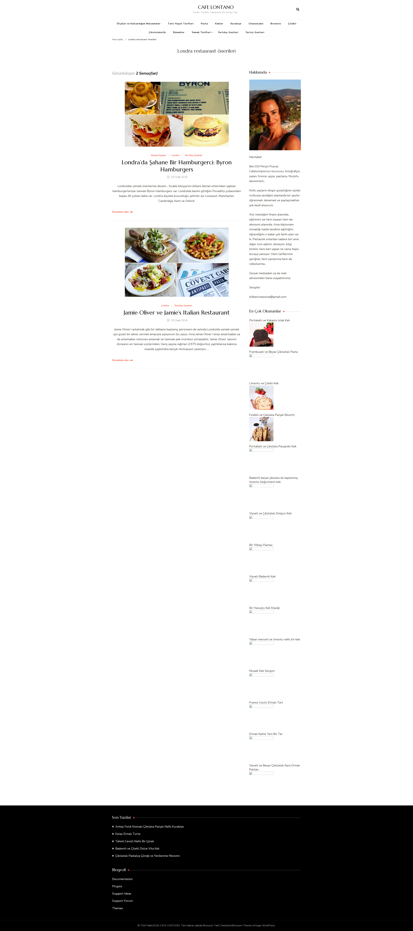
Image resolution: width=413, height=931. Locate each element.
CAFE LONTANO (216, 7)
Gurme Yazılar (158, 155)
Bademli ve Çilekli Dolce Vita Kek (137, 848)
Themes (117, 908)
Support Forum (122, 901)
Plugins (117, 886)
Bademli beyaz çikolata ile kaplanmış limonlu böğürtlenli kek (273, 480)
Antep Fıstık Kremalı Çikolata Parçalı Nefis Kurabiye (149, 827)
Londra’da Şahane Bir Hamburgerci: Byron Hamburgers (177, 166)
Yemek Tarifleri (201, 32)
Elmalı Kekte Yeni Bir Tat (265, 734)
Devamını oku (120, 212)
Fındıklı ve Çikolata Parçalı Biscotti (272, 415)
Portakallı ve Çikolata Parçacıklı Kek (272, 446)
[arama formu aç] (298, 9)
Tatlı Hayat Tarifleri (181, 23)
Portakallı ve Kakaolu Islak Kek (269, 320)
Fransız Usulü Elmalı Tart (266, 702)
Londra (175, 155)
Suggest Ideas (121, 893)
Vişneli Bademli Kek (262, 576)
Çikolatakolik (157, 32)
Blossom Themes (242, 925)
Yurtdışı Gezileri (228, 32)
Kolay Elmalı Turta (127, 834)
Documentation (122, 879)
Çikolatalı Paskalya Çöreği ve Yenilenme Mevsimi (147, 856)
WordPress (268, 925)
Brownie (276, 23)
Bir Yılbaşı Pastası (260, 545)
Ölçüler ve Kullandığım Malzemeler (139, 23)
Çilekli (292, 23)
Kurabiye (236, 23)
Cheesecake (256, 23)
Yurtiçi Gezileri (255, 32)
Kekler (219, 23)
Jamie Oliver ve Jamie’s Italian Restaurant (177, 312)
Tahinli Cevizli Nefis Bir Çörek (134, 841)
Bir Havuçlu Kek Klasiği (264, 608)
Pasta (204, 23)
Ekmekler (179, 32)
